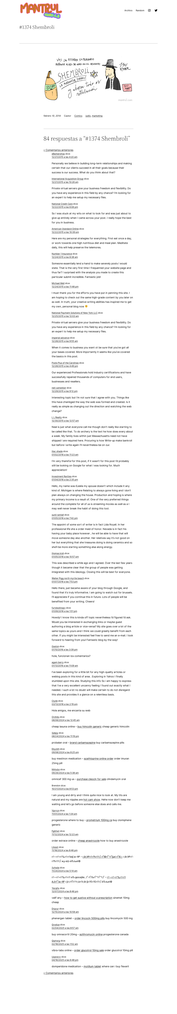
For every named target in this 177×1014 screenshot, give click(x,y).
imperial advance (60, 337)
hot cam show (91, 799)
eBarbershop (58, 154)
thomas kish (58, 553)
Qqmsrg (56, 940)
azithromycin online (91, 934)
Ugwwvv (56, 956)
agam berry (58, 662)
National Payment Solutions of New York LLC (74, 313)
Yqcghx (55, 888)
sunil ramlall (58, 515)
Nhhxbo (56, 769)
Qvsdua (56, 924)
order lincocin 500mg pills (90, 918)
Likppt (55, 847)
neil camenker (59, 388)
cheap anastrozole (89, 840)
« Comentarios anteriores (58, 150)
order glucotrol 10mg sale (89, 950)
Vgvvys (55, 810)
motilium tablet (92, 966)
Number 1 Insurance (62, 253)
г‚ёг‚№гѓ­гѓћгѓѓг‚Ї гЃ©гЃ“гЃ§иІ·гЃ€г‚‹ (103, 856)
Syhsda (55, 867)
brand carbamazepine (82, 742)
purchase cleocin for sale (91, 779)
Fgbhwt (55, 831)
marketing (97, 115)
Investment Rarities (61, 476)
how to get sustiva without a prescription (88, 897)
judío (88, 115)
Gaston (55, 646)
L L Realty (57, 417)
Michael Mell (58, 283)
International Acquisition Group (68, 178)
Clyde (55, 701)
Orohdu (55, 717)
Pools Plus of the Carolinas (65, 363)
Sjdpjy (55, 733)
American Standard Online (65, 229)
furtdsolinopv (59, 608)
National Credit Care (62, 204)
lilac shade (57, 451)
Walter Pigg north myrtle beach (68, 578)
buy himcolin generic (89, 726)
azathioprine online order (98, 758)
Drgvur (55, 908)
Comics (78, 115)
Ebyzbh (55, 749)
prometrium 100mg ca (99, 820)
